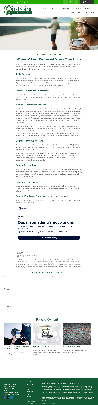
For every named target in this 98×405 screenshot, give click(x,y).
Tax (28, 394)
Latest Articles (31, 401)
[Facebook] (76, 2)
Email (52, 276)
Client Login (88, 2)
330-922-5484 (10, 2)
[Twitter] (65, 2)
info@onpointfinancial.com (27, 2)
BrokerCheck (75, 383)
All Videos (30, 404)
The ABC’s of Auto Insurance (74, 347)
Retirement (30, 384)
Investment (30, 387)
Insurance (30, 392)
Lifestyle (29, 399)
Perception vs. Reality (41, 347)
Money (29, 396)
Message (7, 289)
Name (6, 276)
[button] (45, 8)
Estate (29, 389)
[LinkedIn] (71, 2)
